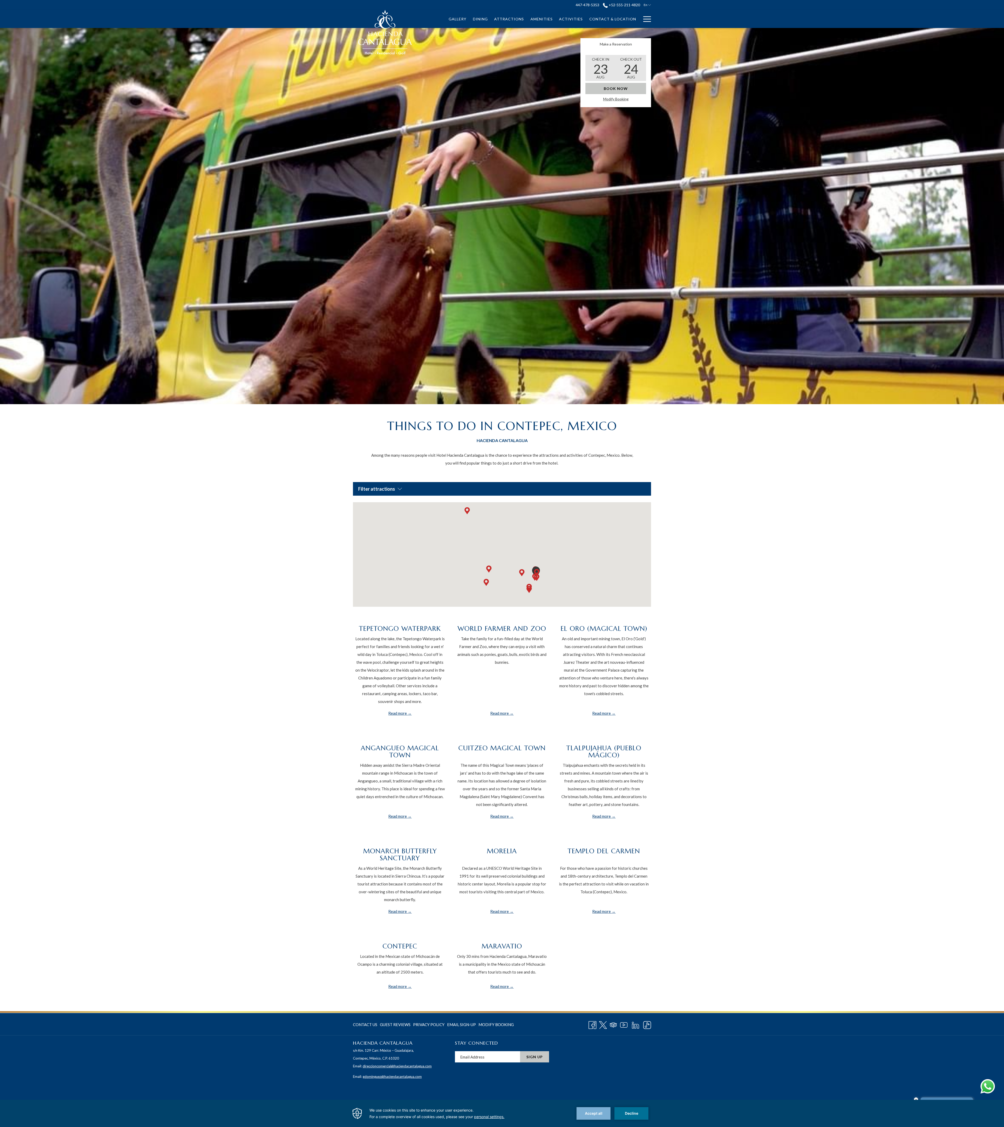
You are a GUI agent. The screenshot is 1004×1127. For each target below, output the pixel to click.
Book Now (616, 88)
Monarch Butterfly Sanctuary (400, 854)
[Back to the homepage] (384, 32)
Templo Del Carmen (604, 851)
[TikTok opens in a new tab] (647, 1024)
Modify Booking (616, 99)
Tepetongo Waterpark (400, 629)
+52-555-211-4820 (624, 5)
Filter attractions (376, 489)
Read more (398, 713)
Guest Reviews (395, 1024)
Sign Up (534, 1057)
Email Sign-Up (461, 1024)
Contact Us (365, 1024)
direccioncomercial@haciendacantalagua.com (397, 1066)
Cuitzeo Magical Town (502, 748)
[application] (502, 1113)
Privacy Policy (428, 1024)
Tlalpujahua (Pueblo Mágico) (603, 751)
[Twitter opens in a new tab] (603, 1024)
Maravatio (502, 946)
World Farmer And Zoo (502, 629)
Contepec (400, 946)
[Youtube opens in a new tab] (624, 1024)
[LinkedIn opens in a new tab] (635, 1024)
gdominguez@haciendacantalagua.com (392, 1076)
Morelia (502, 851)
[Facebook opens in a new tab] (592, 1024)
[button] (600, 68)
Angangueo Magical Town (400, 751)
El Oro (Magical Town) (604, 629)
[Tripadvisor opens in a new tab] (613, 1024)
